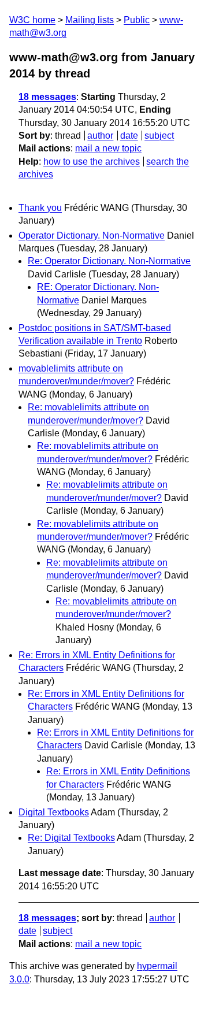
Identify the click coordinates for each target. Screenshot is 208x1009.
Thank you (40, 208)
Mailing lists (89, 20)
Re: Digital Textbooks (71, 838)
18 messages (47, 97)
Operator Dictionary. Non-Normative (91, 235)
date (129, 135)
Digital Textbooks (53, 812)
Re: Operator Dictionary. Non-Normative (109, 261)
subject (159, 135)
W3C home (32, 20)
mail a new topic (108, 148)
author (100, 135)
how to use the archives (91, 161)
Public (137, 20)
